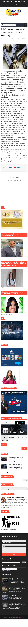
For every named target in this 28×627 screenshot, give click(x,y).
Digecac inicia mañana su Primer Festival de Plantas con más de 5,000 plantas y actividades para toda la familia (13, 590)
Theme (11, 617)
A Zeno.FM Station (5, 440)
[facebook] (11, 5)
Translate (13, 570)
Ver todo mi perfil (5, 507)
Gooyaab (22, 617)
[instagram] (17, 5)
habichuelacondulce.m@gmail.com (17, 497)
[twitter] (14, 5)
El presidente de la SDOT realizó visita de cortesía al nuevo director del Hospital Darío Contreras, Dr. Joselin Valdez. (13, 581)
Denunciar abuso (5, 473)
